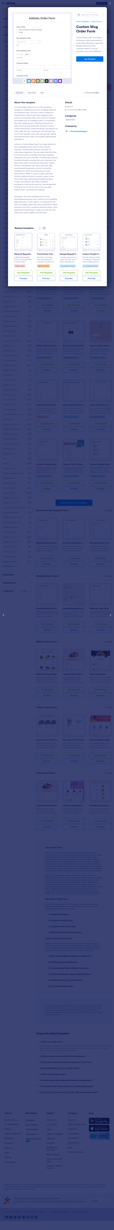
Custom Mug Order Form (87, 29)
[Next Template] (110, 615)
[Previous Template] (3, 615)
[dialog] (57, 615)
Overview (19, 93)
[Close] (109, 3)
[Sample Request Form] (69, 242)
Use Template (89, 59)
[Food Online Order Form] (46, 242)
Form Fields (32, 93)
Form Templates (82, 21)
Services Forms (43, 266)
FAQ (42, 93)
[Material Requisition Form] (23, 242)
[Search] (78, 14)
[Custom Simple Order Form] (91, 242)
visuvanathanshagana (78, 131)
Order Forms (96, 21)
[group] (23, 258)
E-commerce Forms (68, 266)
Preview (23, 278)
